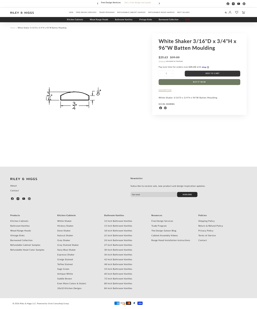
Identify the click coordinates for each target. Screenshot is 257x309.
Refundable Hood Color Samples (27, 249)
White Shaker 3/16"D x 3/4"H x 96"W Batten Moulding (42, 28)
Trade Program (159, 225)
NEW (71, 12)
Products (15, 215)
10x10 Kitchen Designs (69, 288)
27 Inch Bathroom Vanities (118, 245)
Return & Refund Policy (210, 225)
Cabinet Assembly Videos (164, 235)
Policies (202, 215)
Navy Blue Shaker (66, 249)
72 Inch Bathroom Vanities (118, 278)
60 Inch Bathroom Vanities (118, 273)
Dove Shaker (64, 230)
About (13, 185)
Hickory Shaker (65, 225)
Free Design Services (162, 221)
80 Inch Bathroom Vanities (118, 283)
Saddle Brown (64, 278)
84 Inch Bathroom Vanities (118, 288)
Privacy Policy (205, 230)
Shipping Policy (206, 221)
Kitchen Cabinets (75, 19)
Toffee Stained (65, 264)
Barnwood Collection (168, 19)
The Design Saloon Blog (163, 230)
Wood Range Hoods (99, 19)
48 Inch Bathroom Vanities (118, 264)
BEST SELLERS (183, 12)
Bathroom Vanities (123, 19)
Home (13, 28)
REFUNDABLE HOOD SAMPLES (161, 12)
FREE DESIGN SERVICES (86, 12)
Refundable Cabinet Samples (25, 245)
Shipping (162, 61)
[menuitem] (71, 12)
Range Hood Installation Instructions (170, 240)
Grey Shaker (63, 240)
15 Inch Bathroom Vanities (118, 225)
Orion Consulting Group (58, 303)
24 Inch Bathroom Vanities (118, 240)
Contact (14, 190)
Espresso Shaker (65, 254)
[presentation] (97, 3)
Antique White (65, 273)
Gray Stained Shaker (68, 245)
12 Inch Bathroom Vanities (118, 221)
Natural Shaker (65, 235)
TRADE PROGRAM (107, 12)
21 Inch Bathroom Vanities (118, 235)
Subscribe (187, 194)
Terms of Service (207, 235)
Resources (156, 215)
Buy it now (199, 82)
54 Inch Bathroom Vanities (118, 269)
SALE (187, 19)
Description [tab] (165, 90)
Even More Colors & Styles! (71, 283)
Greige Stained (65, 259)
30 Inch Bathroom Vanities (118, 249)
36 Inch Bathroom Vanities (118, 254)
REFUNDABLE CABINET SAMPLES (131, 12)
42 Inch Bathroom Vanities (118, 259)
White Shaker (64, 221)
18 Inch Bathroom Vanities (118, 230)
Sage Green (63, 269)
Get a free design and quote (137, 2)
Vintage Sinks (145, 19)
